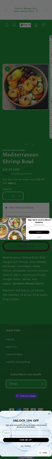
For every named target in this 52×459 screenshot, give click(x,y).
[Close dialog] (50, 220)
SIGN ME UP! (39, 232)
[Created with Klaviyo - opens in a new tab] (26, 240)
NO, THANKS (39, 237)
